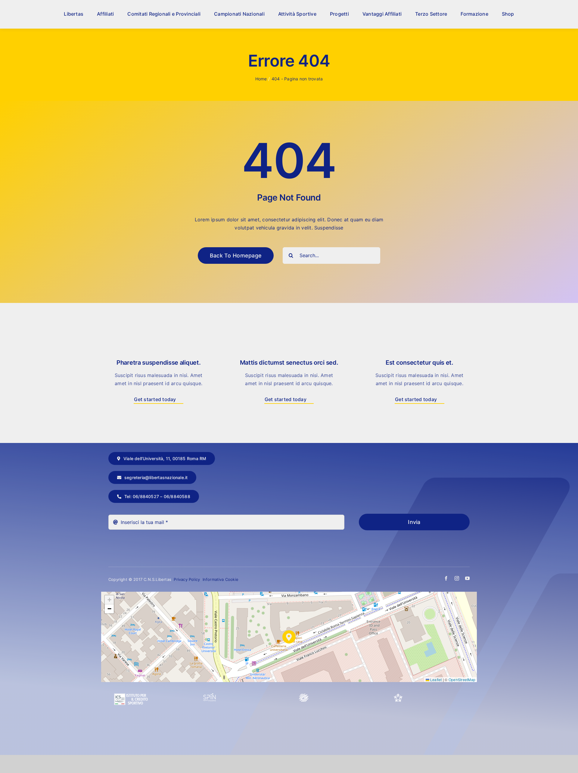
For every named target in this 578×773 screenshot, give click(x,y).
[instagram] (457, 578)
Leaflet (435, 679)
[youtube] (467, 578)
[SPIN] (209, 696)
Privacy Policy (187, 579)
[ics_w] (131, 679)
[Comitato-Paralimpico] (303, 696)
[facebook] (446, 578)
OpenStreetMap (462, 679)
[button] (289, 637)
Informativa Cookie (221, 579)
